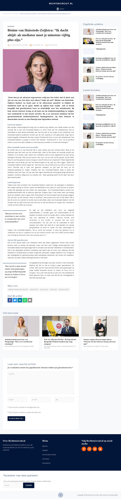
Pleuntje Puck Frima (21, 45)
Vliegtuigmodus (101, 49)
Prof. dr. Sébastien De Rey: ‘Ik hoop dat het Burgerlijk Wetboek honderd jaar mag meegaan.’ (60, 342)
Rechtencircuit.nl (14, 346)
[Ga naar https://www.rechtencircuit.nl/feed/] (100, 449)
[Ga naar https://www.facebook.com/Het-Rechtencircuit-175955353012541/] (84, 449)
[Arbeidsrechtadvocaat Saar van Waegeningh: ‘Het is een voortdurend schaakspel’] (88, 32)
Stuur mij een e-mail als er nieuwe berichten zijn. (25, 412)
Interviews (11, 26)
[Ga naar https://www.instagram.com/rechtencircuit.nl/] (89, 449)
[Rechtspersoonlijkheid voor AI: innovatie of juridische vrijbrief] (88, 60)
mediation (53, 289)
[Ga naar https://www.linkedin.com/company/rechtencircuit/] (95, 449)
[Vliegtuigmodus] (88, 51)
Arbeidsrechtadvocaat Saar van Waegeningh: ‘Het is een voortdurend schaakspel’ (106, 31)
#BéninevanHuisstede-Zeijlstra (18, 289)
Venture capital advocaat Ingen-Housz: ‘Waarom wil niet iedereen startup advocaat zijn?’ (106, 69)
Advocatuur (44, 289)
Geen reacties (52, 45)
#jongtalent (34, 289)
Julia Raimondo (67, 346)
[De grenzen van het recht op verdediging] (88, 79)
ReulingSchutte (64, 289)
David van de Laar (54, 346)
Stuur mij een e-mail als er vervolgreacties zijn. (24, 407)
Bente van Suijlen (93, 346)
